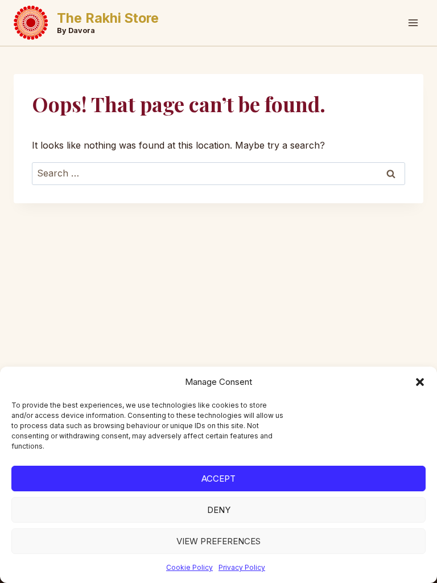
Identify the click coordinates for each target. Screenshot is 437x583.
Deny (218, 509)
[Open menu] (412, 22)
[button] (420, 382)
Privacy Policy (241, 567)
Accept (218, 478)
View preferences (218, 541)
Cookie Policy (189, 567)
